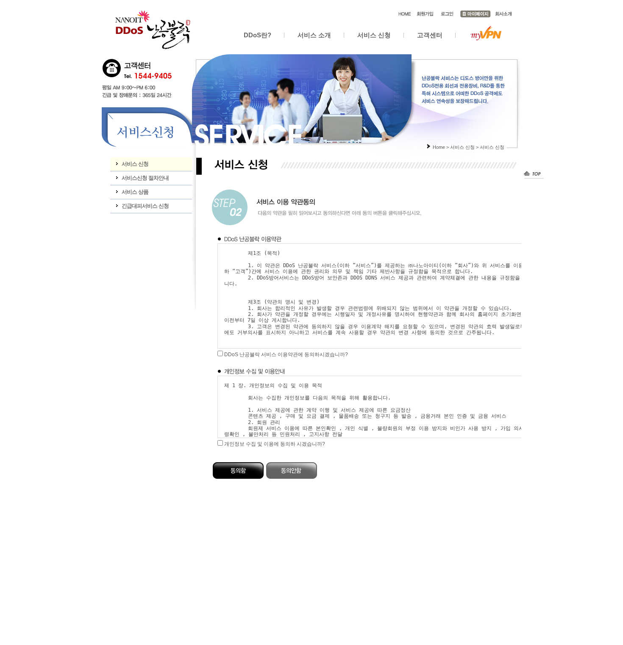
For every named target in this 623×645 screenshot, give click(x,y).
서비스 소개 (314, 35)
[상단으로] (533, 174)
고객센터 (429, 35)
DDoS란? (257, 35)
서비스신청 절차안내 (145, 178)
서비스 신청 (374, 35)
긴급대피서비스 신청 (145, 206)
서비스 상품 (135, 192)
